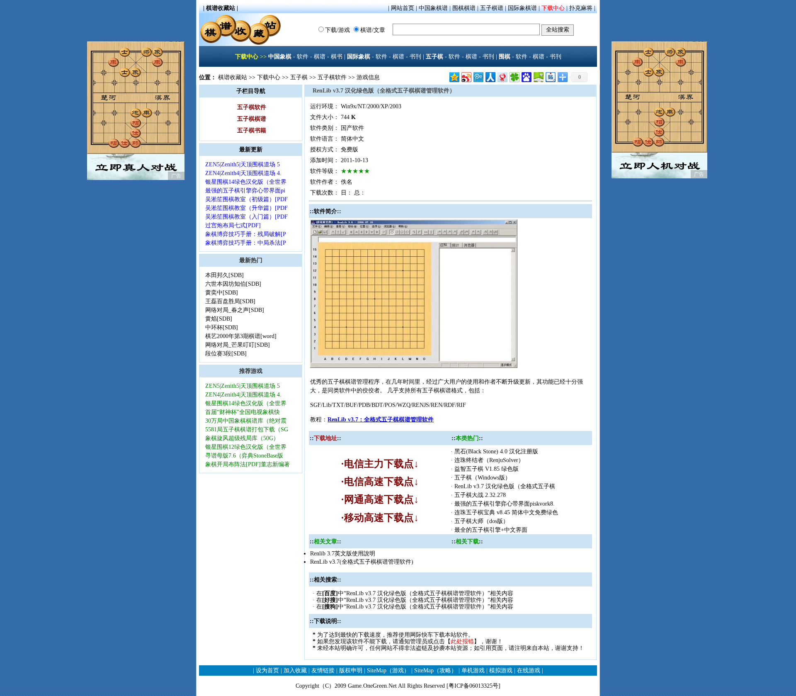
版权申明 (350, 670)
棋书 (336, 57)
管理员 (418, 641)
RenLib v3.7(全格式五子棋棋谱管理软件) (361, 562)
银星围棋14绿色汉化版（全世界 (245, 182)
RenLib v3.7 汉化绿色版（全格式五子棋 (504, 486)
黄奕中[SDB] (222, 293)
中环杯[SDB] (222, 327)
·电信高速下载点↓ (380, 481)
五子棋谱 (491, 8)
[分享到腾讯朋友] (514, 76)
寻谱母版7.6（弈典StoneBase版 (244, 456)
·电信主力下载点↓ (380, 463)
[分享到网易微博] (502, 76)
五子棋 (299, 77)
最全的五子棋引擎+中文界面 (491, 530)
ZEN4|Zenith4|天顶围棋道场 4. (243, 173)
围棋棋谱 (464, 8)
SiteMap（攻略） (435, 670)
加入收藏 (295, 670)
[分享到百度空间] (538, 76)
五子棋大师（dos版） (482, 521)
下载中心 (553, 8)
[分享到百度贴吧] (550, 76)
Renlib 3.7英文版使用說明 (342, 553)
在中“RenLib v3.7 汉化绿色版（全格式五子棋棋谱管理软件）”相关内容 (414, 593)
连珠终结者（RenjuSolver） (490, 460)
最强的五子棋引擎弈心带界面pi (245, 190)
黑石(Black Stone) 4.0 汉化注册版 (497, 451)
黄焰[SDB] (219, 319)
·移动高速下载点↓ (380, 517)
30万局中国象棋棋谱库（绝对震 (245, 421)
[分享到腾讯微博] (478, 76)
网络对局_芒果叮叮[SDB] (238, 345)
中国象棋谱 (433, 8)
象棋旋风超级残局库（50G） (243, 438)
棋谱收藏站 (232, 77)
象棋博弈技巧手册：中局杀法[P (245, 243)
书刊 (415, 57)
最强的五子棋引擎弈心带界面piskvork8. (504, 504)
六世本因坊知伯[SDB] (234, 284)
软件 (302, 57)
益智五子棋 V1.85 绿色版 (486, 469)
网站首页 (402, 8)
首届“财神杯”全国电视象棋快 (242, 412)
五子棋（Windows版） (483, 478)
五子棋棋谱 (251, 119)
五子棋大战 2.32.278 (480, 495)
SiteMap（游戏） (388, 670)
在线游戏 (528, 670)
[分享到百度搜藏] (526, 76)
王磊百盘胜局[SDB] (231, 301)
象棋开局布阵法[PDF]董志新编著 (247, 464)
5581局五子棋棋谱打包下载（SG (246, 429)
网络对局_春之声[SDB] (235, 310)
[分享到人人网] (490, 76)
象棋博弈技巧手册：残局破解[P (245, 234)
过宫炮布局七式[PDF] (233, 225)
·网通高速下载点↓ (380, 499)
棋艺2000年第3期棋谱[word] (241, 336)
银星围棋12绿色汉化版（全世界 (245, 447)
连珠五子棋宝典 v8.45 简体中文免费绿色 (506, 512)
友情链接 (323, 670)
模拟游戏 (500, 670)
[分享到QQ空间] (454, 76)
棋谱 (319, 57)
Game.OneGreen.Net (372, 686)
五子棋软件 (332, 77)
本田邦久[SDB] (225, 275)
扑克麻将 (580, 8)
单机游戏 (473, 670)
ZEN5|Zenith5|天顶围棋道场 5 (243, 164)
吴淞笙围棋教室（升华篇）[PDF (246, 208)
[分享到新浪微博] (466, 76)
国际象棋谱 (522, 8)
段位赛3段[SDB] (226, 353)
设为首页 (267, 670)
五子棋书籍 (251, 130)
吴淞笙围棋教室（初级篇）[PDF (246, 199)
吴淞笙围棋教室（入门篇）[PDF (246, 217)
